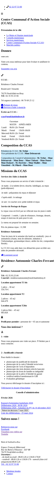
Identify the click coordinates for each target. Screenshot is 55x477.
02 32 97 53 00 (15, 7)
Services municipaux (15, 40)
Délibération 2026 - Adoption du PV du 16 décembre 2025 (26, 408)
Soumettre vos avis (9, 69)
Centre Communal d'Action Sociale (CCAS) (25, 42)
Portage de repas (10, 105)
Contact (9, 473)
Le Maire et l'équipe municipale (19, 35)
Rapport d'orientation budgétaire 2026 (17, 403)
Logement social (10, 255)
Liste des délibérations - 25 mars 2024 (17, 413)
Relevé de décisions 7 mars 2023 (15, 411)
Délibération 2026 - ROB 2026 (14, 405)
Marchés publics (13, 45)
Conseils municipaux (15, 38)
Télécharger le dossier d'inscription (15, 388)
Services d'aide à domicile (14, 107)
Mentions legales (13, 471)
